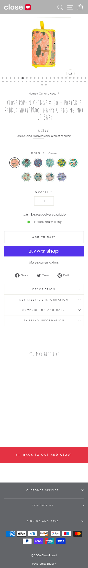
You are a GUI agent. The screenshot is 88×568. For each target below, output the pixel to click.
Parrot (61, 163)
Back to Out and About (47, 454)
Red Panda (73, 163)
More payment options (44, 262)
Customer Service (42, 490)
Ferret (50, 177)
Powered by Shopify (44, 563)
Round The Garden (50, 163)
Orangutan (26, 177)
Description (44, 289)
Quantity (44, 191)
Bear (26, 163)
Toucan (38, 177)
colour (44, 153)
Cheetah (15, 163)
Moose (61, 177)
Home (32, 93)
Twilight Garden (38, 163)
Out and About (48, 93)
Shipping (38, 136)
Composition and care (44, 310)
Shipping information (44, 320)
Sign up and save (43, 521)
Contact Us (43, 505)
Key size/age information (44, 299)
